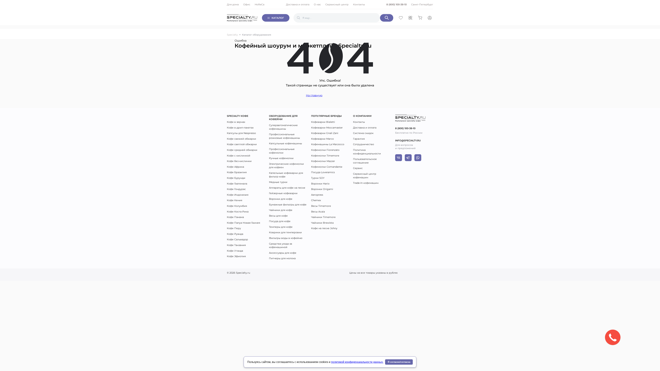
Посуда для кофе (279, 221)
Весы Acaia (318, 211)
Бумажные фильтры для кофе (287, 204)
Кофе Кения (234, 200)
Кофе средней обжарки (242, 149)
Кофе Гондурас (236, 189)
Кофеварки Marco (322, 138)
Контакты (359, 4)
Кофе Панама (235, 217)
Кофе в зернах (236, 121)
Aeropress (317, 194)
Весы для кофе (278, 215)
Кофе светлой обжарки (242, 144)
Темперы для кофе (281, 226)
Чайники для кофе (280, 210)
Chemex (316, 200)
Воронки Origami (322, 189)
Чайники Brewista (322, 222)
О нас (317, 4)
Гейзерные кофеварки (283, 193)
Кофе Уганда (235, 250)
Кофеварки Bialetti (323, 121)
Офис (246, 4)
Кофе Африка (235, 166)
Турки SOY (317, 177)
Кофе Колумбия (237, 205)
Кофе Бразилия (237, 172)
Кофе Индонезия (237, 194)
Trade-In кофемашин (365, 182)
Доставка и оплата (297, 4)
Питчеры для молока (282, 258)
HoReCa (259, 4)
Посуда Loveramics (323, 172)
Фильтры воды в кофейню (285, 238)
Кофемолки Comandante (326, 166)
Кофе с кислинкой (238, 155)
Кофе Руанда (235, 233)
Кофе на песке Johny (324, 228)
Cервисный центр (337, 4)
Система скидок (363, 133)
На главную (314, 95)
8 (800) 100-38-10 (396, 4)
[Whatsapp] (417, 157)
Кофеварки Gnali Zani (324, 133)
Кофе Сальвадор (237, 239)
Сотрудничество (363, 144)
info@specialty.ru (408, 140)
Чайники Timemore (323, 217)
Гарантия (359, 138)
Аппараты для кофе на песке (287, 187)
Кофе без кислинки (239, 161)
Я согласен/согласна (399, 362)
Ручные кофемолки (281, 158)
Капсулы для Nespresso (241, 133)
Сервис (358, 168)
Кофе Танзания (236, 245)
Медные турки (278, 182)
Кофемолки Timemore (325, 155)
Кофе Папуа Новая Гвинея (243, 222)
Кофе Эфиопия (236, 256)
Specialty (232, 34)
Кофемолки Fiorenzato (325, 149)
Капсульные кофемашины (285, 143)
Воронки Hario (320, 183)
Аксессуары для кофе (282, 252)
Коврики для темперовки (285, 232)
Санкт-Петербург (422, 4)
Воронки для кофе (280, 198)
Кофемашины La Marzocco (327, 144)
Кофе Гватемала (237, 183)
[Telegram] (408, 157)
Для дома (233, 4)
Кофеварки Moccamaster (327, 127)
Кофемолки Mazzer (323, 161)
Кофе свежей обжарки (241, 138)
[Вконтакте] (398, 157)
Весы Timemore (321, 205)
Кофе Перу (234, 228)
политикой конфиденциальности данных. (357, 362)
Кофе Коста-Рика (238, 211)
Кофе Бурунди (236, 177)
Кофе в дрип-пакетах (240, 127)
